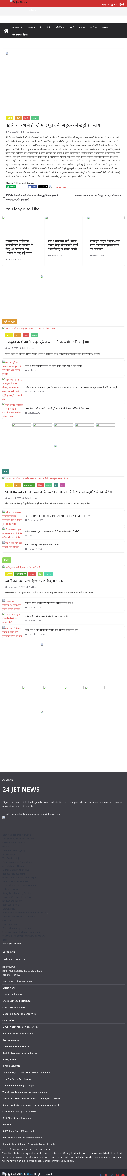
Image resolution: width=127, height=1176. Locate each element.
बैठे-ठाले (105, 27)
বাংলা (104, 4)
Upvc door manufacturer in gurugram (21, 932)
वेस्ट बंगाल (49, 574)
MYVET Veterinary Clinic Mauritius (20, 1026)
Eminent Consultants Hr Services (18, 897)
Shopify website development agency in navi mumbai (30, 1105)
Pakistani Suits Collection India (18, 1033)
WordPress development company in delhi (24, 1091)
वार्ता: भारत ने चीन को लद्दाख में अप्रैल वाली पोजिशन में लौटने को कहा (51, 629)
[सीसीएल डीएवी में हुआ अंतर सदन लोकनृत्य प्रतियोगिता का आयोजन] (106, 218)
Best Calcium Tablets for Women (19, 885)
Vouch (21, 994)
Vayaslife (6, 1153)
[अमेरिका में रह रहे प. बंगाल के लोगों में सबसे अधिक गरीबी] (12, 618)
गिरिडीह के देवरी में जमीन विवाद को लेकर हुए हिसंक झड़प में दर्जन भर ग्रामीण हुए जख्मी (32, 197)
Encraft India (8, 908)
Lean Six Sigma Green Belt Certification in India (27, 1072)
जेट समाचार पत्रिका (20, 34)
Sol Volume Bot (10, 1131)
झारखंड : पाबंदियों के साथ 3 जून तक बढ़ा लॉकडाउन (98, 195)
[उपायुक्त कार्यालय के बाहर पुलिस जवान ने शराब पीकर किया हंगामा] (63, 329)
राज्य (62, 485)
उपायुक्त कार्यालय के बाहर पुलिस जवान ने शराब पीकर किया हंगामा (47, 341)
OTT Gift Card (9, 1149)
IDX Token (7, 1137)
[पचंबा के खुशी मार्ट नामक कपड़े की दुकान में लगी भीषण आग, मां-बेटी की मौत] (12, 368)
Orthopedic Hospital (20, 1000)
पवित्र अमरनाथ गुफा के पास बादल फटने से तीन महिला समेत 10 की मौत (52, 531)
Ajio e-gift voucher (11, 943)
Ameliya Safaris (10, 1059)
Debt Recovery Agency (13, 850)
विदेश (49, 27)
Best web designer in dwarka (16, 834)
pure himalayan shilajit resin (48, 1156)
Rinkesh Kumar (28, 348)
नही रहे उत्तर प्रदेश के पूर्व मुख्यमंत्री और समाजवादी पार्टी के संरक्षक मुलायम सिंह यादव (57, 515)
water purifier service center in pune (20, 877)
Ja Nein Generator (11, 1065)
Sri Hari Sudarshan (31, 132)
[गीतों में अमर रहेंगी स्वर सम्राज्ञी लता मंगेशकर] (12, 547)
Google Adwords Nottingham (17, 861)
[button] (21, 27)
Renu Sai (7, 1144)
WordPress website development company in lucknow (31, 1098)
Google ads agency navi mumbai (19, 1111)
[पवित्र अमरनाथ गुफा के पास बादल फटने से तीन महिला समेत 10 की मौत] (12, 533)
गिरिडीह (26, 118)
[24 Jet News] (6, 31)
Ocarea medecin (11, 1039)
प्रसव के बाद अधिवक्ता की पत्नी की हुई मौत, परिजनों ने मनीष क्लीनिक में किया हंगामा (57, 408)
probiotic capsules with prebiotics (91, 1156)
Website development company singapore (23, 935)
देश (41, 27)
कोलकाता (31, 27)
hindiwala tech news (12, 900)
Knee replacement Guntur (16, 1046)
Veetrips (6, 1124)
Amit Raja (33, 587)
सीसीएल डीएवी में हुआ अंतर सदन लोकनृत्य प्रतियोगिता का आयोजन (105, 245)
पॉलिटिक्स (60, 27)
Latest (9, 118)
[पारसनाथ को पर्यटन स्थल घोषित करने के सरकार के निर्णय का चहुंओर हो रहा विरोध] (63, 478)
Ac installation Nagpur (13, 865)
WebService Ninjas (11, 858)
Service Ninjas (9, 854)
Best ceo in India (10, 904)
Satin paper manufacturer (15, 881)
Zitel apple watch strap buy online (19, 916)
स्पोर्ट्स (71, 27)
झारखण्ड (15, 27)
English (112, 4)
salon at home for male (14, 842)
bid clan (6, 846)
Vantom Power (17, 1007)
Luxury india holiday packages (18, 1085)
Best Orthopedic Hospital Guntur (20, 1052)
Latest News (8, 987)
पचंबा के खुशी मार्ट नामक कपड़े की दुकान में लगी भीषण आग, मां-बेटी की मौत (53, 365)
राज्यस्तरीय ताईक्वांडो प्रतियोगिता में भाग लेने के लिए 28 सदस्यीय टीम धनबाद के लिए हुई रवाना (19, 247)
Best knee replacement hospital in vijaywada (24, 912)
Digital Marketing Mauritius (15, 869)
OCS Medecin (9, 1020)
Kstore (50, 1149)
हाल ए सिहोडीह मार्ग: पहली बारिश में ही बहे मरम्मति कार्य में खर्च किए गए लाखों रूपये (63, 245)
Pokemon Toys (10, 889)
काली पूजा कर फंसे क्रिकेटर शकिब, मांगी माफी (35, 580)
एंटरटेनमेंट (93, 27)
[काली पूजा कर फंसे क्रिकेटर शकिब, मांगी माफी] (63, 567)
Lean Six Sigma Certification (17, 1079)
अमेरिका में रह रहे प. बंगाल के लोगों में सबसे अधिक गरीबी (46, 616)
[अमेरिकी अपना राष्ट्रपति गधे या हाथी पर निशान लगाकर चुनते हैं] (12, 605)
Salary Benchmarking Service (16, 893)
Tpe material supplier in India (16, 928)
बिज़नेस (82, 27)
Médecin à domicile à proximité (19, 1013)
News (18, 118)
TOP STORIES (29, 485)
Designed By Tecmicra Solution (18, 838)
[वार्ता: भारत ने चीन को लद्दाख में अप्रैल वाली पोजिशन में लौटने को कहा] (12, 632)
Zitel (4, 939)
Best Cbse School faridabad (16, 1118)
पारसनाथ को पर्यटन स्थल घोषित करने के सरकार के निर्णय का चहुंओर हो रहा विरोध (58, 491)
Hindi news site (10, 924)
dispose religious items (13, 873)
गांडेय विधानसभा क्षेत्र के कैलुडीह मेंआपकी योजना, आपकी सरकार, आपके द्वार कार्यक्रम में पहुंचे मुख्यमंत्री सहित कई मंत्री (71, 387)
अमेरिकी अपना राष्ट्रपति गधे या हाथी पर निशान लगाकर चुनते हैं (49, 602)
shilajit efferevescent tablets (84, 1153)
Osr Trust (7, 920)
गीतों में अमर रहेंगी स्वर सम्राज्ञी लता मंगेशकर (42, 544)
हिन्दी (121, 4)
